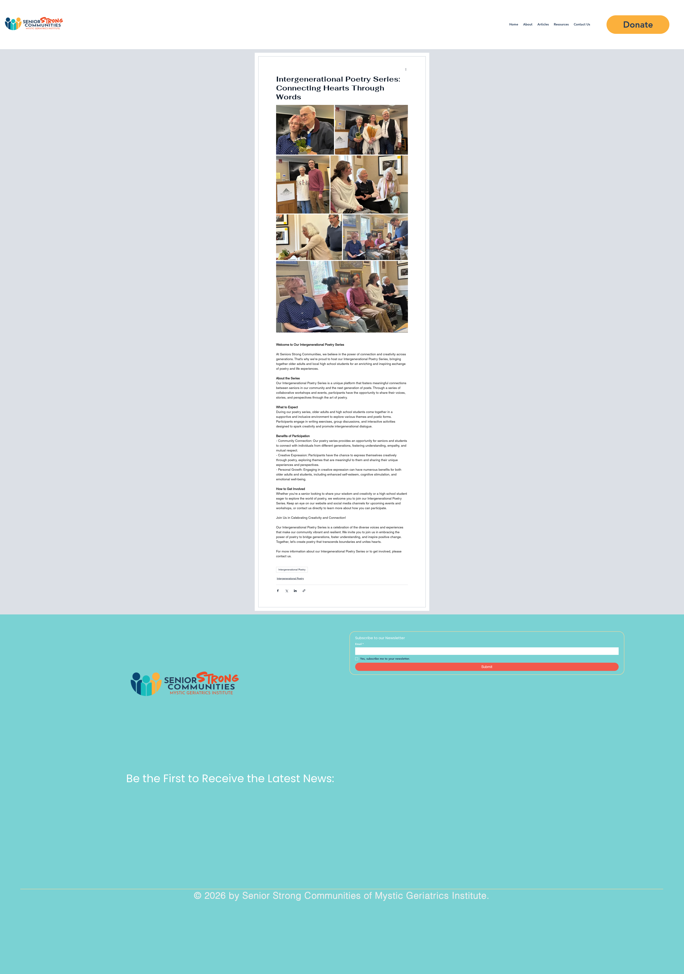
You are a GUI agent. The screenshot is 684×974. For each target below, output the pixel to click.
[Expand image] (305, 130)
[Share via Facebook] (277, 590)
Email (359, 644)
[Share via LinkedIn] (295, 590)
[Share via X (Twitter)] (286, 590)
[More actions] (406, 69)
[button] (561, 24)
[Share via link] (304, 590)
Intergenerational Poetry (291, 569)
